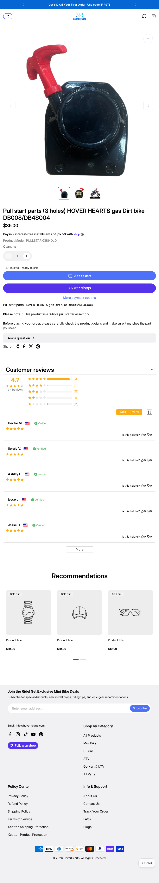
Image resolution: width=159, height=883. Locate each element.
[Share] (17, 346)
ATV (86, 759)
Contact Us (91, 804)
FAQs (87, 819)
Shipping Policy (19, 811)
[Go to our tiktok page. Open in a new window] (25, 734)
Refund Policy (18, 804)
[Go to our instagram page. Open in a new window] (18, 734)
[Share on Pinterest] (37, 346)
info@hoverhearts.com (30, 725)
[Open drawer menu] (7, 16)
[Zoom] (148, 38)
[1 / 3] (64, 193)
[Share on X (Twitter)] (31, 346)
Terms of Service (20, 819)
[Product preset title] (28, 612)
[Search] (144, 16)
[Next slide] (135, 4)
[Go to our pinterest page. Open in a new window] (41, 734)
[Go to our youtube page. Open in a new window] (33, 734)
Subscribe (140, 708)
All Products (92, 735)
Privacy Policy (18, 796)
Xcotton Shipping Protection (28, 827)
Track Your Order (95, 811)
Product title (14, 640)
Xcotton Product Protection (27, 835)
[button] (76, 659)
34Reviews (15, 389)
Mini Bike (89, 743)
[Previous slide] (23, 4)
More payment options (79, 297)
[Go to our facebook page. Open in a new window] (10, 734)
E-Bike (88, 751)
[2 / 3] (79, 193)
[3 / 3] (95, 193)
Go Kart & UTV (93, 766)
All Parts (89, 774)
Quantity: (9, 246)
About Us (90, 796)
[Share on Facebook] (24, 346)
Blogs (87, 827)
